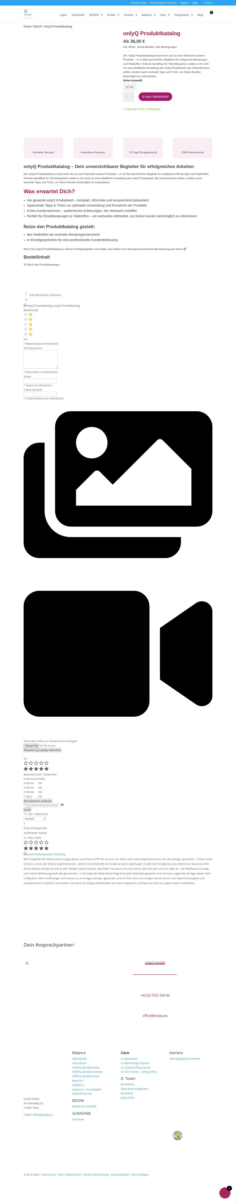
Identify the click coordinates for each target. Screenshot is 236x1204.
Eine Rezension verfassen (37, 801)
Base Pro (77, 1080)
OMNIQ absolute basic (86, 1067)
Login (195, 3)
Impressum (49, 1174)
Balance (147, 15)
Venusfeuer (79, 1063)
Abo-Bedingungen (166, 46)
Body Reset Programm (134, 1089)
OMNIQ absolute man (85, 1076)
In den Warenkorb (155, 96)
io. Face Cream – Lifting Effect (139, 1071)
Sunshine (78, 1119)
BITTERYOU (128, 1084)
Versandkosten (146, 46)
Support (184, 3)
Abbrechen (55, 750)
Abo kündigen (140, 1174)
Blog (200, 15)
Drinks (111, 15)
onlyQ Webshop (56, 854)
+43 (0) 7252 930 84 (155, 995)
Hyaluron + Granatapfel (86, 1089)
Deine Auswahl (132, 80)
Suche (27, 809)
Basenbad (127, 1093)
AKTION (94, 15)
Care (163, 15)
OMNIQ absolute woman (87, 1071)
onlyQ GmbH (155, 963)
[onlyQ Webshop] (35, 854)
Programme (181, 15)
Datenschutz (73, 1174)
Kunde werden (139, 3)
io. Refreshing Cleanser (135, 1063)
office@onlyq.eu (155, 1016)
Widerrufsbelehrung (96, 1174)
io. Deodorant (129, 1058)
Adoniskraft (79, 1058)
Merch (38, 26)
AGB (60, 1174)
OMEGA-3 (78, 1085)
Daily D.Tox (127, 1097)
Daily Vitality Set (82, 1093)
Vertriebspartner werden (163, 3)
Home (28, 26)
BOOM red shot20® (84, 1106)
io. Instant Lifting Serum (135, 1067)
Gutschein (78, 15)
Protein (128, 15)
